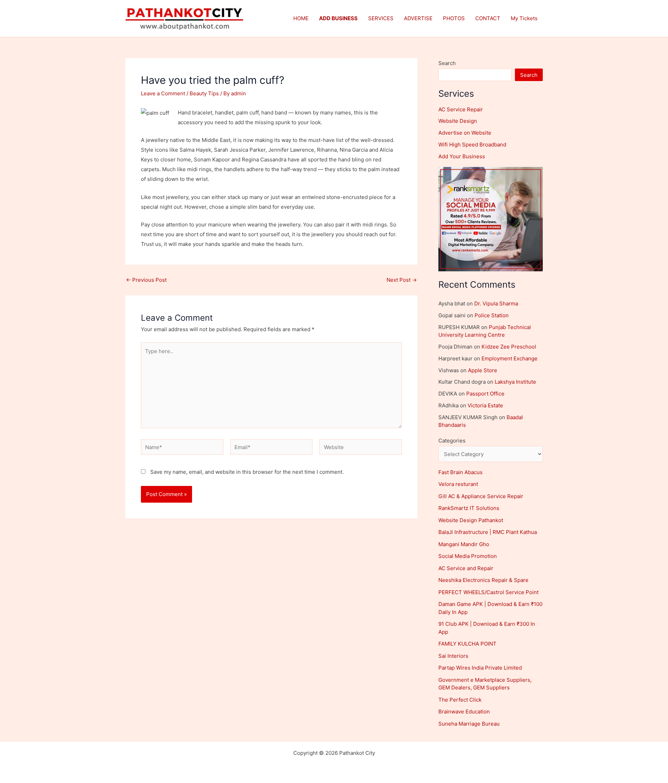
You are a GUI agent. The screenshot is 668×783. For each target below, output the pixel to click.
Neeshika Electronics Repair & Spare (483, 580)
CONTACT (487, 18)
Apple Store (482, 370)
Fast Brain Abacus (460, 472)
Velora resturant (458, 484)
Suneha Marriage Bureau (469, 723)
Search (447, 63)
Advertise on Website (464, 132)
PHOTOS (454, 18)
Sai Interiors (453, 656)
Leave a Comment (163, 93)
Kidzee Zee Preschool (509, 346)
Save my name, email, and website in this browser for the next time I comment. (247, 472)
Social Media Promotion (467, 556)
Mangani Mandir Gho (463, 544)
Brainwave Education (464, 711)
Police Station (492, 315)
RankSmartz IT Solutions (468, 508)
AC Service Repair (460, 109)
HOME (301, 18)
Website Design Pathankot (470, 520)
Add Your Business (461, 156)
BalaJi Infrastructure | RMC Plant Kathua (487, 532)
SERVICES (380, 18)
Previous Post (146, 279)
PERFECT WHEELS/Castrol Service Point (488, 592)
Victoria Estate (485, 405)
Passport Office (485, 393)
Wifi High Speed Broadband (472, 144)
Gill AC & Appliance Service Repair (480, 496)
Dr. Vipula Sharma (496, 303)
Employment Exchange (510, 358)
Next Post (402, 279)
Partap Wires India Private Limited (480, 667)
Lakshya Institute (515, 381)
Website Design (457, 121)
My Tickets (524, 18)
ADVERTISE (418, 18)
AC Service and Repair (465, 568)
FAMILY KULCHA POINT (467, 643)
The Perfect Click (460, 699)
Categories (452, 440)
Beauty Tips (204, 93)
